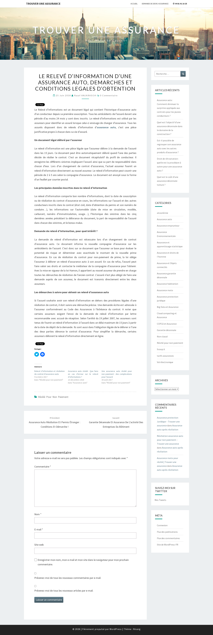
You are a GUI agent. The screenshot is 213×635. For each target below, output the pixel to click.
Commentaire (42, 466)
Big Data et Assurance (168, 306)
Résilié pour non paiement (53, 397)
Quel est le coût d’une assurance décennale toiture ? (167, 180)
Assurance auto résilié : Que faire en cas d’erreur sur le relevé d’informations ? (83, 374)
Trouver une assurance (43, 3)
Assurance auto (164, 219)
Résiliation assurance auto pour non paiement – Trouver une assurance (170, 439)
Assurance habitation (167, 283)
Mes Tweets (160, 499)
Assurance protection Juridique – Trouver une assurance (168, 421)
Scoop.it (161, 349)
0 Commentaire (109, 95)
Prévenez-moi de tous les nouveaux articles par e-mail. (63, 590)
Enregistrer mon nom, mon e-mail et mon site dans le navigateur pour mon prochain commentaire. (83, 562)
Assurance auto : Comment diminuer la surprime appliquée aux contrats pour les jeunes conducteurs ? (169, 108)
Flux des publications (167, 531)
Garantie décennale (166, 330)
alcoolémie (162, 212)
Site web (39, 544)
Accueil (134, 3)
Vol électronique (165, 362)
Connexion (162, 525)
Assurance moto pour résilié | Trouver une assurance (167, 462)
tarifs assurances (165, 355)
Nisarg (137, 629)
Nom (37, 514)
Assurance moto (165, 290)
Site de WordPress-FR (167, 544)
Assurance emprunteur (168, 225)
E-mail (38, 529)
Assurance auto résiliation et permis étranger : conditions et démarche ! (54, 422)
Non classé (162, 336)
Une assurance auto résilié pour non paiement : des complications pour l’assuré (117, 374)
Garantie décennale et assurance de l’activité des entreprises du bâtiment (116, 422)
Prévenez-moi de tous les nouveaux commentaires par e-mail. (67, 577)
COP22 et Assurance (167, 323)
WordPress (116, 629)
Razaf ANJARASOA (85, 95)
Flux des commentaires (168, 538)
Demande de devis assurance (155, 3)
